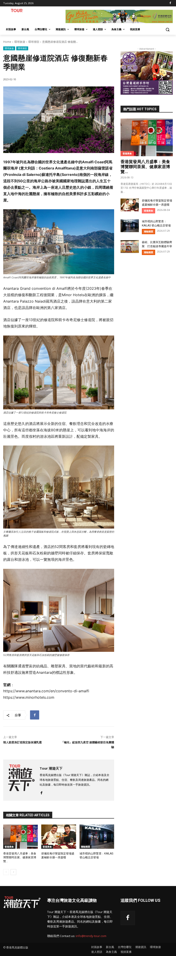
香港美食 (9, 846)
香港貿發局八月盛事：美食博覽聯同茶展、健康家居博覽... (19, 857)
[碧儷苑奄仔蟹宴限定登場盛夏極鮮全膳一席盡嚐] (58, 836)
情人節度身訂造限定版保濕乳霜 (22, 742)
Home (7, 42)
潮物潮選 (85, 846)
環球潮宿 (33, 42)
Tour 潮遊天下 (51, 768)
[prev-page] (6, 872)
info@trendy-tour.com (91, 936)
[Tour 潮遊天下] (21, 780)
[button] (167, 29)
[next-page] (13, 872)
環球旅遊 (19, 42)
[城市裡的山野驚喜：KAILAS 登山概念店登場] (97, 836)
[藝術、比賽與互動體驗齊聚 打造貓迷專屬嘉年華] (130, 246)
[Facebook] (170, 3)
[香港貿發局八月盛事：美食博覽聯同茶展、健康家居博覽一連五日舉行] (20, 836)
